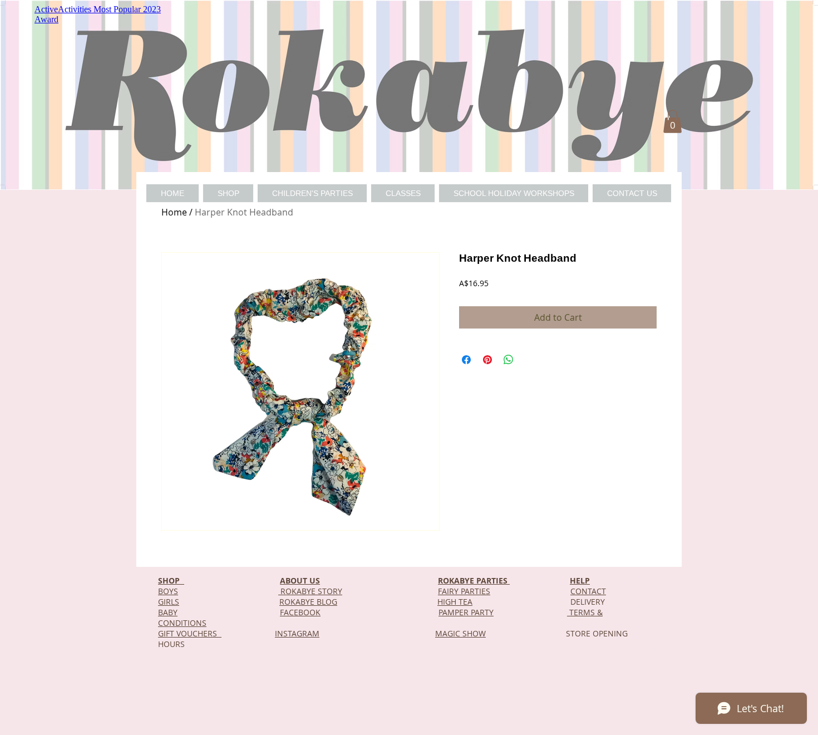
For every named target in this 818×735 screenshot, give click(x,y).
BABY (168, 612)
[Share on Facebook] (466, 359)
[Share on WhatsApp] (508, 359)
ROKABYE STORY (310, 591)
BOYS (168, 591)
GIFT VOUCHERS (189, 633)
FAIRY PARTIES (464, 591)
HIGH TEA (454, 601)
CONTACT (588, 591)
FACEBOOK (300, 612)
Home (174, 212)
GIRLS (168, 601)
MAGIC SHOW (460, 633)
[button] (672, 121)
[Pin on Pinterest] (487, 359)
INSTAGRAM (297, 633)
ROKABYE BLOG (308, 601)
